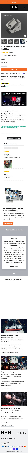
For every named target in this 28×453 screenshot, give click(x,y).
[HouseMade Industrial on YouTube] (23, 433)
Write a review (17, 138)
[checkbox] (14, 148)
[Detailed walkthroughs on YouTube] (14, 399)
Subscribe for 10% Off (8, 438)
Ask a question (10, 138)
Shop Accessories (8, 223)
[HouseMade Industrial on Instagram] (18, 433)
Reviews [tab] (7, 144)
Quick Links (5, 442)
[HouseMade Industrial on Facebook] (21, 433)
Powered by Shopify (19, 451)
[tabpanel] (14, 163)
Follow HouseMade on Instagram (8, 388)
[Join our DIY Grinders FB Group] (14, 326)
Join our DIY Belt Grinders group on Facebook (10, 352)
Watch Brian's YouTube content (7, 425)
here (13, 121)
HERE (6, 86)
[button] (8, 164)
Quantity (4, 62)
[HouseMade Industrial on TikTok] (26, 433)
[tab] (14, 143)
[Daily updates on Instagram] (14, 363)
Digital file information (9, 133)
